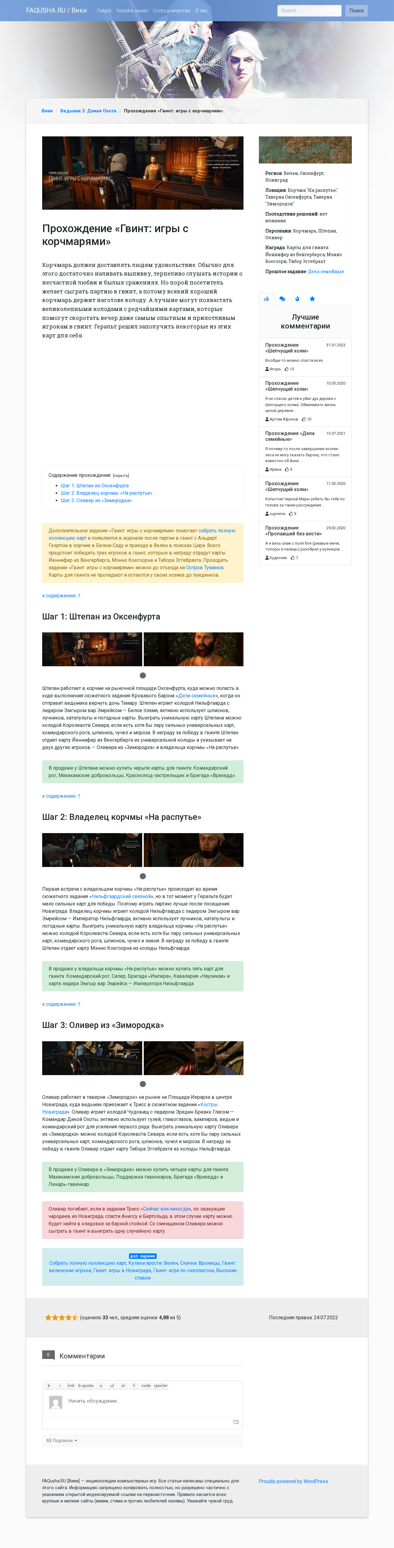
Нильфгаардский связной (121, 896)
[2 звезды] (55, 1317)
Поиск (356, 11)
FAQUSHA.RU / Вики (56, 10)
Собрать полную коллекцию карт (87, 1263)
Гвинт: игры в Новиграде (122, 1270)
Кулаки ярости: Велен (153, 1263)
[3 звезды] (61, 1317)
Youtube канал (132, 11)
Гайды (104, 11)
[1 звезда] (48, 1317)
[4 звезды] (68, 1317)
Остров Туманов (205, 567)
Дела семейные (196, 696)
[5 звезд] (75, 1317)
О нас (201, 11)
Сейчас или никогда (166, 1209)
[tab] (266, 298)
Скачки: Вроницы (200, 1263)
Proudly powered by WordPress (293, 1481)
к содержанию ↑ (61, 596)
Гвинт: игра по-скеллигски (183, 1270)
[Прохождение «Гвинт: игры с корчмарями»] (143, 173)
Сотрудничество (172, 11)
